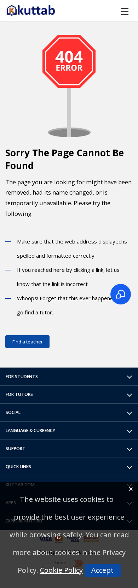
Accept (102, 570)
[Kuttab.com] (30, 11)
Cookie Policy (61, 570)
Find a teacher (27, 341)
